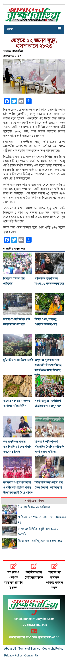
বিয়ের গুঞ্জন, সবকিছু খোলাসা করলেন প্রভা (40, 541)
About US (10, 648)
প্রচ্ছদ (10, 29)
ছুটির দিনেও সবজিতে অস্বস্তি (18, 360)
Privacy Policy (13, 655)
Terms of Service (29, 648)
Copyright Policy (52, 648)
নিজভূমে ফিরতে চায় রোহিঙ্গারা (34, 507)
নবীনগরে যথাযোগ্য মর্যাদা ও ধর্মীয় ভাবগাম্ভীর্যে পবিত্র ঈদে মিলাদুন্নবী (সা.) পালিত (18, 487)
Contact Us (31, 655)
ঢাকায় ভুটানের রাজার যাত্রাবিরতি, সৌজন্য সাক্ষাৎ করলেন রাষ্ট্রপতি (17, 447)
